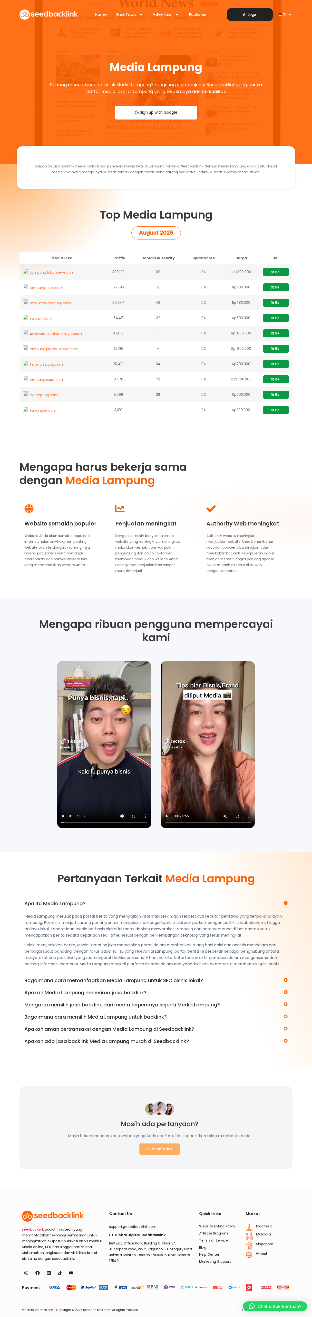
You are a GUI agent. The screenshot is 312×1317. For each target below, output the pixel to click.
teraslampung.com (46, 364)
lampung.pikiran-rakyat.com (54, 349)
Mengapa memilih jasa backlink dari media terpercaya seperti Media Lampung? (122, 1004)
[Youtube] (71, 1273)
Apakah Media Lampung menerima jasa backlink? (85, 992)
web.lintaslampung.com (50, 303)
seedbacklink (33, 1229)
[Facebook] (37, 1273)
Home (101, 14)
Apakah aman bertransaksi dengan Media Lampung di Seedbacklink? (109, 1029)
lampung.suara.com (47, 379)
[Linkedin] (48, 1273)
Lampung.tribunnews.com (52, 272)
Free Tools (126, 14)
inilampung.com (44, 395)
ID (284, 15)
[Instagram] (26, 1273)
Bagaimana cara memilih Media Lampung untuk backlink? (95, 1016)
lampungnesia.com (46, 287)
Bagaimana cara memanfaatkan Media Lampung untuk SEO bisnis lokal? (113, 980)
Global (261, 1253)
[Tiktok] (60, 1273)
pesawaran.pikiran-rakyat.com (56, 333)
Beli (278, 271)
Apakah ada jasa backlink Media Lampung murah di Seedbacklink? (106, 1041)
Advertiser (163, 14)
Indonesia (264, 1226)
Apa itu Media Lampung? (55, 903)
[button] (156, 232)
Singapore (264, 1244)
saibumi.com (41, 318)
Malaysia (263, 1234)
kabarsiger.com (43, 410)
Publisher (198, 14)
